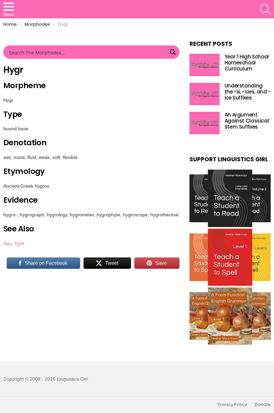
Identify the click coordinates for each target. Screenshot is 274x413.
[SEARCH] (265, 9)
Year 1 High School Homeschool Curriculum (247, 62)
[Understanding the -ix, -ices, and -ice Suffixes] (204, 94)
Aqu (7, 243)
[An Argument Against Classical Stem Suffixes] (204, 123)
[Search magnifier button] (172, 52)
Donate (263, 404)
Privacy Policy (232, 404)
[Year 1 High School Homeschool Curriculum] (204, 65)
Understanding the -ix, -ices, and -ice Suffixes (248, 91)
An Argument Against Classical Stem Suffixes (247, 120)
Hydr (19, 243)
